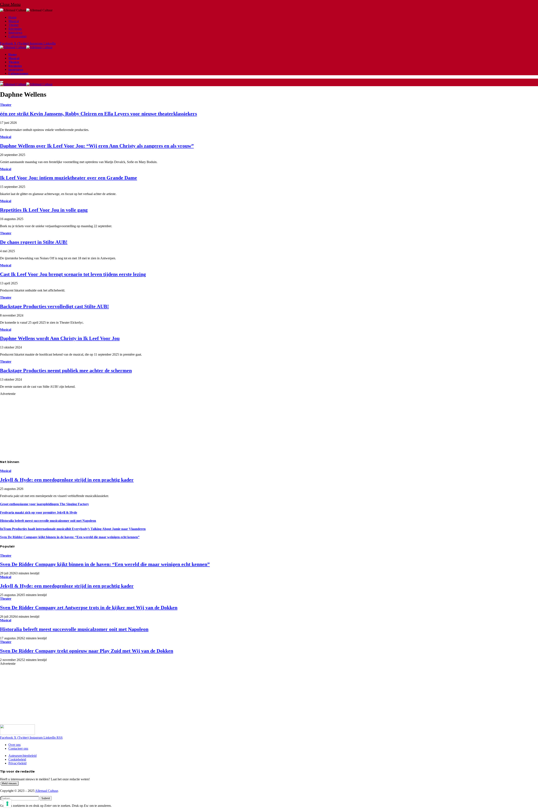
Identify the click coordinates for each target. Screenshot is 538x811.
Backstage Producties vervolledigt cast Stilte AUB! (54, 306)
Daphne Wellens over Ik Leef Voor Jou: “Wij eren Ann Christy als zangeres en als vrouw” (97, 146)
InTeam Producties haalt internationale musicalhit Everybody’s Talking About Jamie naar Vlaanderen (73, 529)
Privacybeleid (17, 763)
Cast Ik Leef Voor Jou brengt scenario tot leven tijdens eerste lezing (73, 274)
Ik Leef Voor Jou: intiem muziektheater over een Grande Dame (68, 178)
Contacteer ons (18, 748)
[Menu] (1, 81)
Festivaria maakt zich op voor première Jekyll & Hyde (38, 512)
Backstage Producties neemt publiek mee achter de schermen (66, 370)
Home (12, 17)
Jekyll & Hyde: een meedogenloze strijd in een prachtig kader (67, 480)
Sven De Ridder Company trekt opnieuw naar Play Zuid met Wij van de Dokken (86, 651)
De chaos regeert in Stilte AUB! (33, 242)
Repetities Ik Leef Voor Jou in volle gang (44, 210)
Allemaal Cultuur (46, 791)
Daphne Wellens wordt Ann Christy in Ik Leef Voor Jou (60, 338)
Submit (45, 798)
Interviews (15, 32)
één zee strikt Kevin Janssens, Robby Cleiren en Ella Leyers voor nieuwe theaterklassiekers (98, 113)
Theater (13, 25)
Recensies (15, 28)
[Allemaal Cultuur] (26, 47)
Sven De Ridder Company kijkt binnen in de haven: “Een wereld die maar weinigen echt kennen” (70, 537)
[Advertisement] (126, 425)
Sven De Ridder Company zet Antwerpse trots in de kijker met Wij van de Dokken (88, 607)
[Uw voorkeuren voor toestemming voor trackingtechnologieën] (7, 804)
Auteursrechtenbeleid (22, 755)
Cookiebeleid (17, 759)
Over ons (14, 744)
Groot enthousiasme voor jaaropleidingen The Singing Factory (44, 504)
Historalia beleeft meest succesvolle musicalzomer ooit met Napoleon (48, 520)
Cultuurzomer (17, 36)
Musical (13, 21)
